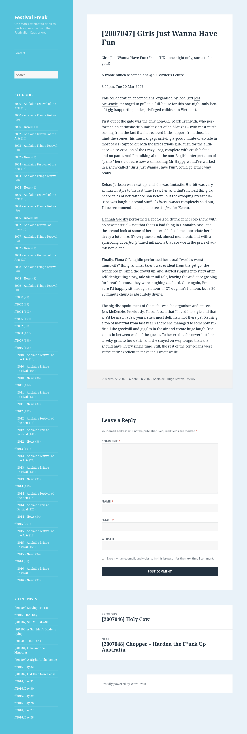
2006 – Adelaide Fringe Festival (35, 206)
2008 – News (23, 278)
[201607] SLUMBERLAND (31, 622)
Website (108, 539)
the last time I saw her (149, 190)
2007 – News (23, 248)
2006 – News (23, 218)
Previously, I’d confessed (147, 311)
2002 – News (23, 157)
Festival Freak (31, 17)
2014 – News (26, 517)
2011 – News (26, 404)
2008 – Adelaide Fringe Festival (35, 267)
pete (135, 379)
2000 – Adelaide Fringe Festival (35, 115)
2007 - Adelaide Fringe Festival (164, 379)
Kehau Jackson (114, 184)
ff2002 (18, 304)
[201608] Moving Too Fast (31, 608)
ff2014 (18, 486)
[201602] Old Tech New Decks (34, 674)
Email (108, 520)
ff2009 (18, 340)
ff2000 (18, 297)
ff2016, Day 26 (24, 717)
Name (107, 501)
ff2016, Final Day (25, 615)
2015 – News (26, 554)
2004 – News (23, 187)
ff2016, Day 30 (24, 689)
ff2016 (18, 561)
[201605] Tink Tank (27, 641)
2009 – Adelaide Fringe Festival (35, 286)
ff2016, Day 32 (24, 667)
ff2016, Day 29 (24, 696)
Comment (111, 441)
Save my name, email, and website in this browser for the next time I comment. (160, 558)
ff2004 (18, 312)
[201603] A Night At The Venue (35, 660)
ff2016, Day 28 (24, 703)
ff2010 (18, 348)
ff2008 (18, 333)
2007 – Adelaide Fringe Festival (35, 237)
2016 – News (26, 580)
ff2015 (18, 524)
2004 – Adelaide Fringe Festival (35, 176)
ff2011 (18, 385)
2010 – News (26, 378)
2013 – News (26, 479)
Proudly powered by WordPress (124, 684)
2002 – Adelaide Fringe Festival (35, 146)
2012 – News (26, 442)
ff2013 (18, 449)
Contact (19, 53)
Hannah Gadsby (115, 219)
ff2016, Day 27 (24, 710)
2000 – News (23, 127)
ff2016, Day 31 (24, 681)
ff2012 (18, 411)
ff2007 (18, 326)
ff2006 (18, 319)
